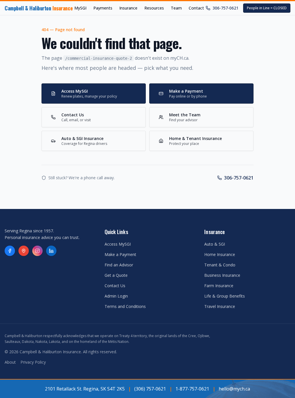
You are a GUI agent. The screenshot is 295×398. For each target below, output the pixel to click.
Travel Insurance (219, 306)
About (10, 362)
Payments (102, 8)
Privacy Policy (33, 362)
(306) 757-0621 (150, 389)
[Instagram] (37, 251)
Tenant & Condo (219, 265)
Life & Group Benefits (224, 296)
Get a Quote (116, 275)
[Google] (23, 251)
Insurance (128, 8)
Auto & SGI (214, 244)
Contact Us (115, 285)
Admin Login (116, 296)
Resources (154, 8)
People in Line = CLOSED (267, 7)
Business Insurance (222, 275)
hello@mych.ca (234, 389)
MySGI (80, 8)
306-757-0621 (226, 8)
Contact (196, 8)
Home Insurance (219, 254)
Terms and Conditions (125, 306)
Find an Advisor (119, 265)
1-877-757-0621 (192, 389)
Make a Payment (120, 254)
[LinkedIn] (51, 251)
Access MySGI (118, 244)
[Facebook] (10, 251)
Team (176, 8)
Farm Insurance (218, 285)
